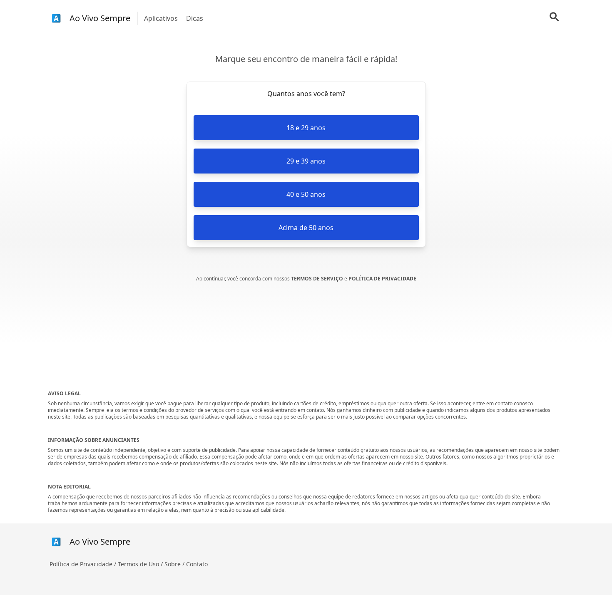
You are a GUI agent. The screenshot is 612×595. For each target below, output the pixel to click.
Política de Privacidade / (84, 564)
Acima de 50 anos (306, 227)
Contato (197, 564)
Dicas (194, 18)
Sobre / (175, 564)
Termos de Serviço (317, 278)
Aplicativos (161, 18)
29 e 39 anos (306, 161)
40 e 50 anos (306, 194)
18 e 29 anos (306, 127)
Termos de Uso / (141, 564)
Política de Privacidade (382, 278)
